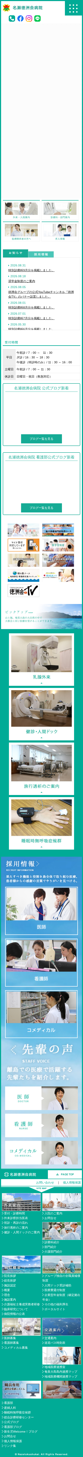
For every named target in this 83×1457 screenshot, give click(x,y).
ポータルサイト (54, 1309)
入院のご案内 (53, 1213)
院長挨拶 (10, 1275)
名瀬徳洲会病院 (20, 1174)
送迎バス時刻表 (54, 1342)
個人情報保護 (72, 1182)
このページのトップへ (65, 1174)
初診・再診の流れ (16, 1222)
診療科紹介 (51, 1242)
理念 (7, 1295)
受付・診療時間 (14, 1213)
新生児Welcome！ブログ (20, 1431)
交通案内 (50, 1338)
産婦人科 (10, 1407)
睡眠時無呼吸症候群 (17, 1412)
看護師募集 (11, 1342)
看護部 (8, 1403)
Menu (73, 8)
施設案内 (10, 1299)
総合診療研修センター (19, 1417)
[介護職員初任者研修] (24, 556)
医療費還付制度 (54, 1290)
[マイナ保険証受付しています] (24, 541)
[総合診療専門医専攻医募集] (58, 526)
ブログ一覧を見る (41, 438)
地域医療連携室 (54, 1367)
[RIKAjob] (58, 571)
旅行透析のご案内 (16, 1227)
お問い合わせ (45, 1182)
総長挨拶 (10, 1280)
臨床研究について (16, 1309)
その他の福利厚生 (56, 1304)
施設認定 (10, 1285)
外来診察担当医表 (16, 1218)
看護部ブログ (13, 1427)
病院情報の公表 (14, 1314)
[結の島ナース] (24, 571)
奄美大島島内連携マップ (60, 1371)
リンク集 (10, 1445)
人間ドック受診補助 (57, 1285)
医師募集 (10, 1338)
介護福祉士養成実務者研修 (22, 1304)
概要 (7, 1290)
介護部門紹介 (53, 1251)
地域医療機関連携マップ (60, 1376)
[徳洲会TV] (24, 586)
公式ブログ (11, 1422)
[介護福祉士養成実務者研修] (58, 556)
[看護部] (24, 526)
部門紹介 (50, 1247)
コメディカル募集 (16, 1347)
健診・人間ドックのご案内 (22, 1232)
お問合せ (50, 1218)
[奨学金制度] (58, 541)
